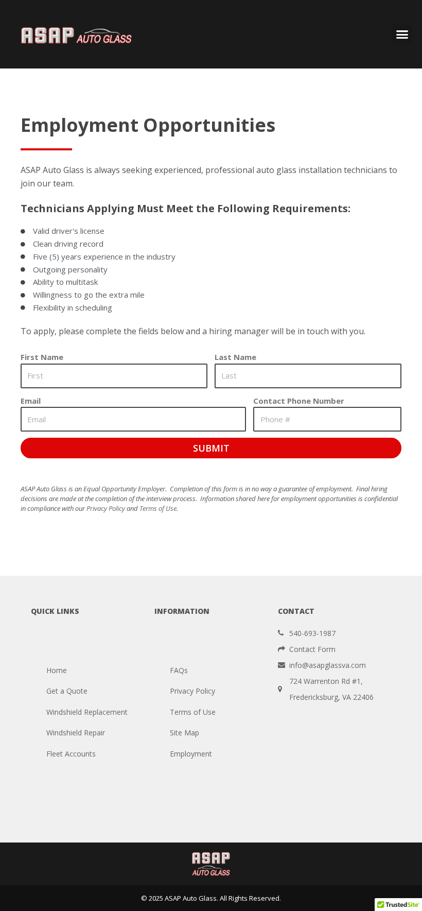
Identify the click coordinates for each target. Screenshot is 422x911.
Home (56, 670)
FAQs (179, 670)
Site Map (184, 732)
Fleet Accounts (71, 754)
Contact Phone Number (298, 401)
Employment (191, 754)
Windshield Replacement (87, 712)
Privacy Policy (105, 508)
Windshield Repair (75, 732)
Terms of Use (158, 508)
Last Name (235, 357)
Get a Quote (66, 691)
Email (31, 401)
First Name (42, 357)
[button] (402, 34)
